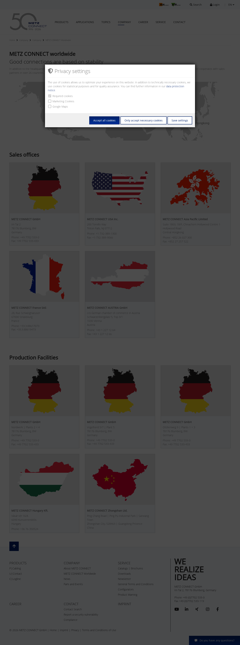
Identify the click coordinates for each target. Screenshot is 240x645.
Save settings (180, 120)
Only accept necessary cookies (143, 120)
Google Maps (60, 106)
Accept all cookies (104, 120)
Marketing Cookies (63, 101)
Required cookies (62, 96)
